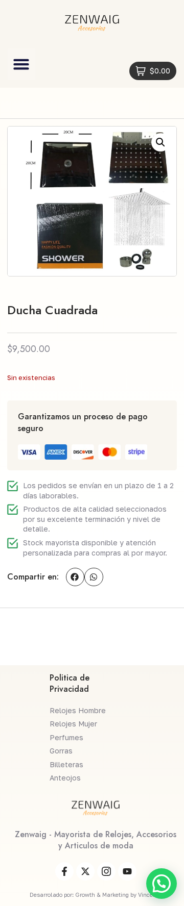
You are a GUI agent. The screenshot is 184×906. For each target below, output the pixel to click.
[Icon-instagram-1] (106, 871)
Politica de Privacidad (69, 683)
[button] (21, 64)
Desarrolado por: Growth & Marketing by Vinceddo (96, 894)
